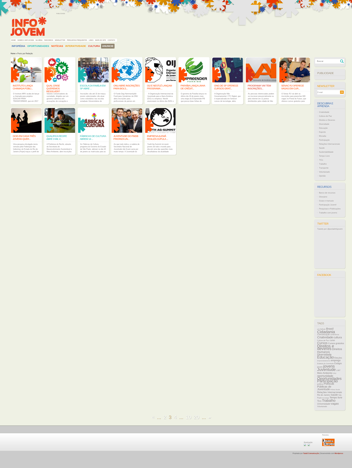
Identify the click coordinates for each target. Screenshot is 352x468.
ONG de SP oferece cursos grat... (226, 87)
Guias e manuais (326, 201)
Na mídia (39, 40)
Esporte (322, 132)
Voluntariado (324, 172)
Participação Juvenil (327, 205)
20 (196, 417)
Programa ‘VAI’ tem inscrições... (259, 87)
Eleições (338, 358)
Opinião (322, 176)
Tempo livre (336, 397)
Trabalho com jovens (328, 213)
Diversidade (324, 124)
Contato (111, 40)
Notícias (57, 46)
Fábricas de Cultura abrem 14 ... (93, 137)
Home (13, 40)
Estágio (338, 363)
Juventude (326, 369)
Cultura (94, 46)
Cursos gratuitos (336, 343)
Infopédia (18, 46)
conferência (334, 335)
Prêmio (332, 389)
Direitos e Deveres (327, 120)
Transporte (323, 168)
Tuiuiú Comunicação (311, 453)
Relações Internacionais (329, 144)
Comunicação (323, 334)
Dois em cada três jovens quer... (24, 137)
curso (332, 340)
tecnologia (325, 398)
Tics (319, 401)
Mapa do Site (100, 40)
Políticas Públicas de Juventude (325, 386)
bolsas (323, 329)
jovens (329, 366)
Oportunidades (38, 46)
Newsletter (60, 40)
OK (342, 92)
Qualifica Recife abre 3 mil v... (56, 137)
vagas (335, 403)
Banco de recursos (327, 193)
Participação (324, 140)
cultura (338, 337)
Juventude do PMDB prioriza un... (125, 137)
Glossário (323, 197)
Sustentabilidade (326, 152)
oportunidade (325, 375)
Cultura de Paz (325, 116)
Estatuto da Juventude (325, 364)
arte (318, 329)
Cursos (322, 343)
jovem (320, 367)
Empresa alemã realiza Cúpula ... (157, 137)
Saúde (322, 148)
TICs (321, 160)
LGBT (338, 370)
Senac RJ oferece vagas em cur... (292, 87)
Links (91, 40)
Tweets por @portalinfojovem (330, 229)
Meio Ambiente (324, 373)
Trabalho (323, 164)
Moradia (322, 136)
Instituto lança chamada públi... (23, 87)
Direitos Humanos (329, 350)
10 (188, 417)
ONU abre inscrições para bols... (126, 87)
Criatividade (324, 112)
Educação (323, 128)
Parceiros (48, 40)
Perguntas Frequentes (77, 40)
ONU (334, 373)
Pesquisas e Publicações (330, 209)
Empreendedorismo (323, 361)
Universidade (323, 404)
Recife (338, 389)
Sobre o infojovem (25, 40)
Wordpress (339, 453)
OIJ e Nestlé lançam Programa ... (159, 87)
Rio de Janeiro (323, 395)
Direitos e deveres (325, 347)
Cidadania (326, 332)
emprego (336, 360)
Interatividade (75, 46)
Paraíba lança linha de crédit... (193, 87)
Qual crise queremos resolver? (53, 88)
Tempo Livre (324, 156)
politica (320, 384)
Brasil (330, 328)
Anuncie (107, 46)
